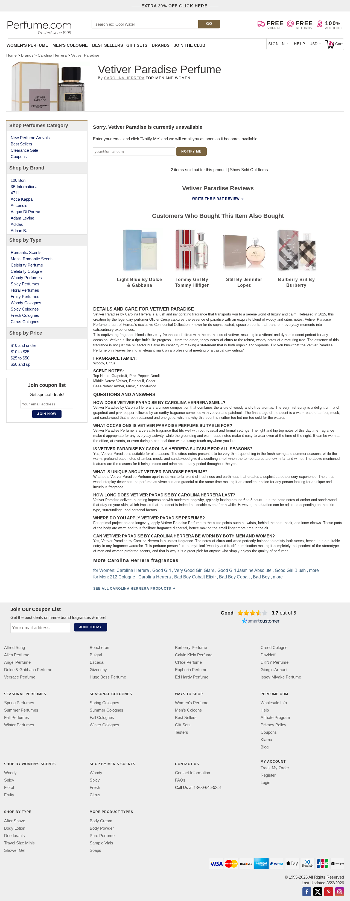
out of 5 (284, 613)
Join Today (90, 627)
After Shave (14, 820)
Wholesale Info (274, 702)
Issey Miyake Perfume (281, 677)
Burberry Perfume (191, 647)
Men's (70, 45)
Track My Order (275, 767)
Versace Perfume (19, 677)
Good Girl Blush (290, 570)
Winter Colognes (104, 724)
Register (268, 775)
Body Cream (101, 820)
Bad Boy (261, 577)
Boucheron (99, 647)
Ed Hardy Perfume (191, 677)
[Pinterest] (328, 892)
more (314, 570)
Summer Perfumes (21, 710)
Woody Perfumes (26, 277)
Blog (265, 747)
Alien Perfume (16, 655)
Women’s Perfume (191, 702)
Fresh (95, 787)
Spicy (9, 780)
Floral (9, 787)
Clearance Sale (24, 150)
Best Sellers (107, 45)
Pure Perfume (102, 835)
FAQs (180, 780)
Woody (10, 772)
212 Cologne (122, 577)
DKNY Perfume (274, 662)
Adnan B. (19, 230)
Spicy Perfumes (25, 284)
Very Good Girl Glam (194, 570)
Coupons (19, 156)
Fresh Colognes (25, 315)
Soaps (95, 850)
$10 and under (23, 345)
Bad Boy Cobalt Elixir (194, 577)
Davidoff (268, 655)
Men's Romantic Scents (32, 258)
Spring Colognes (104, 702)
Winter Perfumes (19, 724)
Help (299, 44)
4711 (15, 193)
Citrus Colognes (25, 321)
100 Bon (18, 180)
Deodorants (14, 835)
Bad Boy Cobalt (234, 577)
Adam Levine (22, 218)
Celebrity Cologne (26, 271)
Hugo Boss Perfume (108, 677)
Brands (161, 45)
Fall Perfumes (16, 717)
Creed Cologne (274, 647)
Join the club (189, 45)
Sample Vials (101, 842)
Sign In (276, 44)
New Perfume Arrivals (30, 137)
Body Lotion (14, 828)
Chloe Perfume (188, 662)
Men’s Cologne (188, 710)
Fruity (9, 794)
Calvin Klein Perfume (193, 655)
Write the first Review (216, 199)
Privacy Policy (273, 724)
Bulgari (96, 655)
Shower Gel (14, 850)
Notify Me (191, 151)
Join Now (46, 414)
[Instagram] (339, 892)
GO (209, 24)
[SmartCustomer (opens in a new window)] (260, 621)
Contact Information (192, 772)
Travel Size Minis (19, 842)
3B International (24, 186)
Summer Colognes (106, 710)
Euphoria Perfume (191, 669)
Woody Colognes (26, 302)
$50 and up (20, 364)
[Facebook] (306, 892)
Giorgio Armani (274, 669)
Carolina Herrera (124, 78)
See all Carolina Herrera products (132, 588)
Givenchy (98, 669)
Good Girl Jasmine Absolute (244, 570)
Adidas (17, 224)
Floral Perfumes (25, 290)
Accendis (19, 205)
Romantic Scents (26, 252)
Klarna (266, 739)
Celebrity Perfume (27, 265)
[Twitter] (317, 892)
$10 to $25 (20, 351)
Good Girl (161, 570)
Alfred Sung (14, 647)
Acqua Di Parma (25, 211)
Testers (181, 732)
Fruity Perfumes (25, 296)
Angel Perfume (17, 662)
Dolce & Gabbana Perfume (28, 669)
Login (265, 782)
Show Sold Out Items (249, 169)
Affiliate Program (275, 717)
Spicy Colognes (25, 309)
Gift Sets (136, 45)
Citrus (95, 794)
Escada (96, 662)
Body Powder (102, 828)
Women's (27, 45)
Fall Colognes (102, 717)
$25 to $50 (20, 358)
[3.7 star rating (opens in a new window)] (252, 613)
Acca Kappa (22, 199)
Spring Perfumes (19, 702)
